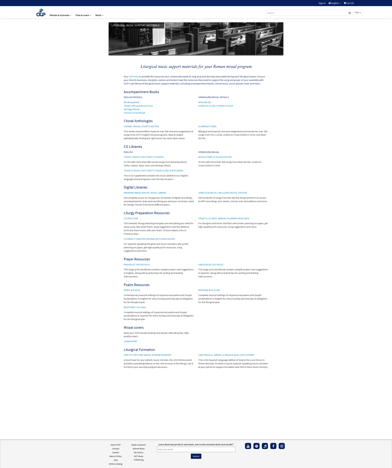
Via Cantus (138, 452)
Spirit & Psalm (132, 290)
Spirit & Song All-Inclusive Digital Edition (222, 192)
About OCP (116, 444)
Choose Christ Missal (134, 112)
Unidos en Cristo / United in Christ (215, 105)
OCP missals (135, 76)
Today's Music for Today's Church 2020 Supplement (154, 170)
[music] (265, 446)
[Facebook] (273, 446)
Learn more (130, 341)
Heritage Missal (131, 109)
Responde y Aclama (135, 307)
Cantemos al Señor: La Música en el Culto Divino (226, 354)
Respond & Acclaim (209, 290)
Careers (115, 452)
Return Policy (115, 456)
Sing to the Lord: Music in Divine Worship (147, 354)
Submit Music (139, 448)
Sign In (322, 3)
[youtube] (248, 446)
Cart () (350, 3)
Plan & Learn (83, 15)
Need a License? (138, 444)
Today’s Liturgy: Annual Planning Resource (223, 218)
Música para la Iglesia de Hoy (215, 156)
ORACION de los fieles (210, 264)
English (335, 3)
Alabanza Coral (207, 126)
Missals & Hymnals (60, 15)
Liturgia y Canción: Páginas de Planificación (149, 238)
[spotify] (256, 446)
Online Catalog (115, 463)
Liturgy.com (131, 218)
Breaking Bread (131, 102)
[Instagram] (282, 446)
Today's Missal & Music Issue (138, 105)
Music (98, 15)
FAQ (115, 460)
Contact (115, 448)
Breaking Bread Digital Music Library (145, 192)
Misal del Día (204, 102)
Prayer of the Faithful (137, 264)
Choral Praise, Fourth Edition (141, 126)
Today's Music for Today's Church (144, 156)
